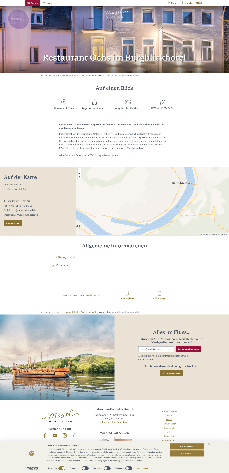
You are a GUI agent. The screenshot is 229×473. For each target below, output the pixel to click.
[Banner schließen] (209, 444)
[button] (32, 3)
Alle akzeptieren (186, 446)
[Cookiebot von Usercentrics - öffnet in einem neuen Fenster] (31, 468)
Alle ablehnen (187, 453)
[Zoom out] (79, 173)
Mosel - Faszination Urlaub (66, 75)
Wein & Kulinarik (88, 75)
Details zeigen (142, 468)
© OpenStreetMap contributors (218, 234)
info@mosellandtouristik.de (114, 422)
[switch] (85, 468)
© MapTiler (204, 234)
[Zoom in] (79, 170)
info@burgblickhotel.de (23, 210)
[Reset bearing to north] (79, 177)
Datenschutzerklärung (176, 355)
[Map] (152, 201)
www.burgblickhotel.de (26, 214)
